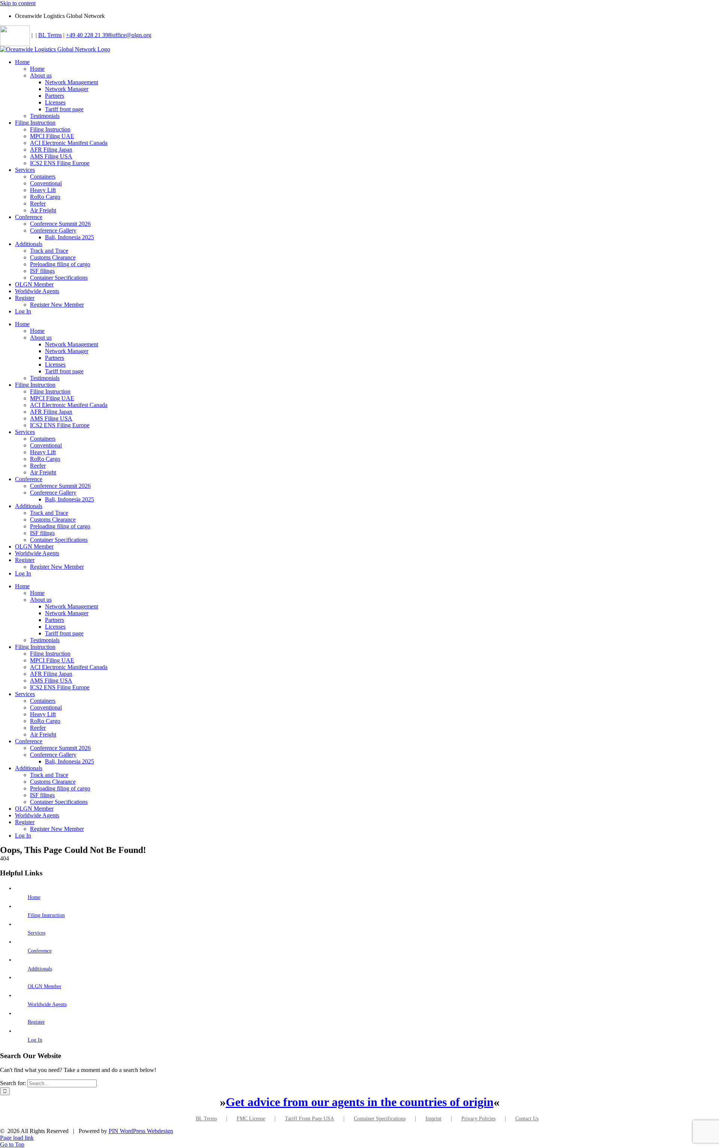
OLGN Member (44, 986)
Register (36, 1022)
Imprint (433, 1118)
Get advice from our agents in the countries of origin (360, 1102)
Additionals (40, 969)
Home (34, 897)
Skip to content (18, 3)
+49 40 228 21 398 (88, 35)
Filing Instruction (46, 915)
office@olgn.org (131, 35)
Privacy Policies (478, 1118)
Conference (40, 951)
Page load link (17, 1138)
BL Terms (50, 35)
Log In (35, 1040)
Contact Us (527, 1118)
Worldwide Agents (47, 1004)
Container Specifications (380, 1118)
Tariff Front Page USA (309, 1118)
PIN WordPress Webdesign (141, 1131)
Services (36, 933)
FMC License (251, 1118)
